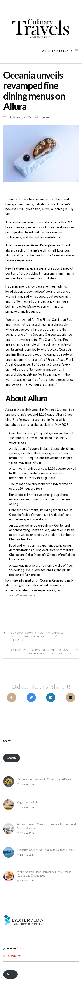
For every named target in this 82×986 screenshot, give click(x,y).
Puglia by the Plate (27, 802)
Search (7, 741)
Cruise (44, 117)
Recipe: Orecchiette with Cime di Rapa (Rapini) (44, 779)
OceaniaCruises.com (20, 595)
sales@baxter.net (12, 956)
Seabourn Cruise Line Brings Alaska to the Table (45, 850)
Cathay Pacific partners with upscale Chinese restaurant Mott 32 (41, 651)
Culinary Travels (57, 51)
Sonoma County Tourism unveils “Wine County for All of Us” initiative (37, 636)
